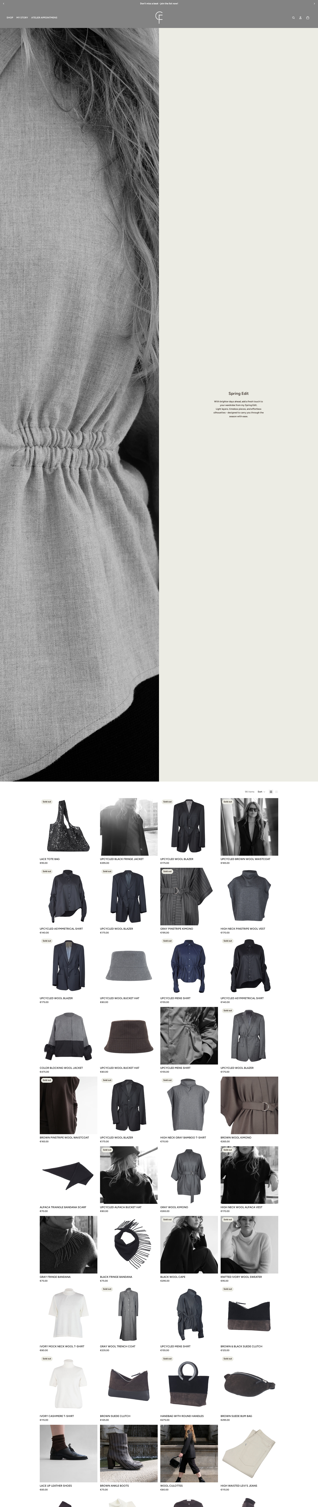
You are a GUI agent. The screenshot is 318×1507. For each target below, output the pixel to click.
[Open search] (293, 17)
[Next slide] (314, 3)
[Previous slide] (3, 3)
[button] (261, 791)
